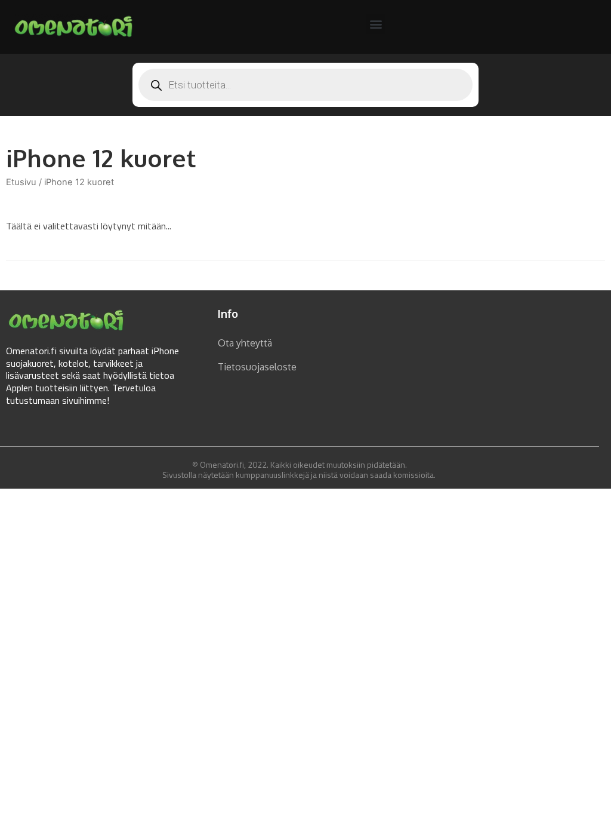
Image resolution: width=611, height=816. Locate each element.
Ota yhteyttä (245, 343)
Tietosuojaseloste (257, 367)
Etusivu (21, 182)
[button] (375, 24)
